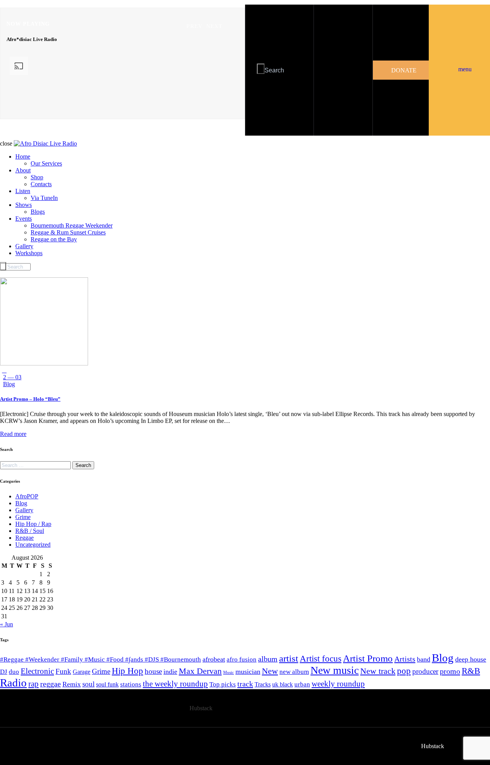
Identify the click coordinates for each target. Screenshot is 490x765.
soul (88, 684)
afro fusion (241, 659)
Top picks (222, 684)
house (153, 671)
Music (228, 672)
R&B (471, 671)
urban (302, 684)
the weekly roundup (175, 683)
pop (404, 671)
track (245, 684)
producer (425, 671)
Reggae (24, 537)
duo (14, 671)
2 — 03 (12, 377)
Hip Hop (127, 671)
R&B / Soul (29, 530)
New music (334, 670)
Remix (71, 684)
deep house (470, 659)
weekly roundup (338, 684)
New (270, 671)
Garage (81, 671)
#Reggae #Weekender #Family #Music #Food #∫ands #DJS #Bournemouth (100, 659)
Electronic (37, 671)
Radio (13, 683)
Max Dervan (200, 671)
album (268, 659)
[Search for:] (36, 465)
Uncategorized (33, 544)
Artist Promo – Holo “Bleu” (30, 399)
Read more (13, 434)
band (423, 659)
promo (450, 671)
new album (294, 671)
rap (33, 683)
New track (377, 671)
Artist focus (320, 658)
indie (170, 671)
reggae (50, 684)
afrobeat (214, 659)
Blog (9, 384)
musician (247, 671)
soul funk (107, 684)
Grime (23, 517)
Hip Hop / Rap (33, 524)
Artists (404, 659)
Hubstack (200, 708)
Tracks (263, 684)
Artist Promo (368, 658)
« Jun (6, 624)
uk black (282, 684)
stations (130, 684)
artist (288, 658)
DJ (3, 671)
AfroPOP (26, 496)
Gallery (24, 510)
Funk (63, 671)
